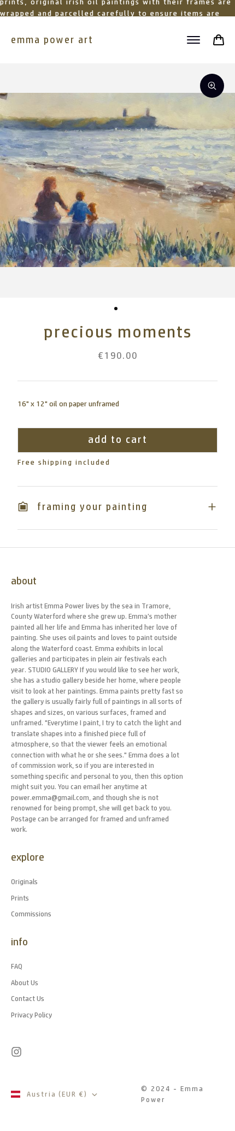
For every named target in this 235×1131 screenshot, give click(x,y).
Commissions (31, 913)
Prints (20, 898)
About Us (24, 982)
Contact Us (27, 998)
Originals (24, 881)
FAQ (16, 966)
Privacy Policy (31, 1015)
